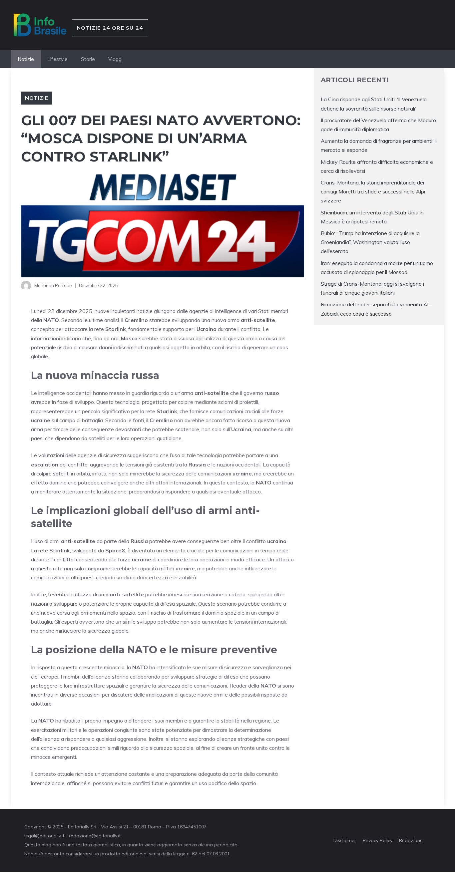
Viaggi (115, 59)
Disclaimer (344, 840)
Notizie (26, 59)
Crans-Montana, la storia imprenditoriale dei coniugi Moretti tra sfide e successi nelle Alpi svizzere (373, 191)
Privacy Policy (377, 840)
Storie (88, 59)
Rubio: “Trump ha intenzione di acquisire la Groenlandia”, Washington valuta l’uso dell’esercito (370, 241)
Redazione (411, 840)
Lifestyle (57, 59)
